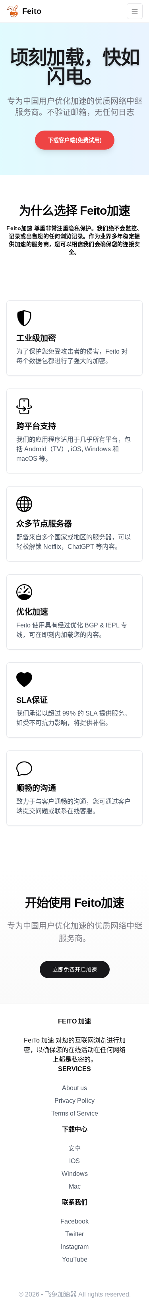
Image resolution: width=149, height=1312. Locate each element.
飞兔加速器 (61, 1294)
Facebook (74, 1221)
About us (74, 1088)
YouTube (74, 1259)
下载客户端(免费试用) (75, 140)
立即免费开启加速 (74, 969)
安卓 (74, 1148)
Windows (75, 1173)
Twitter (74, 1234)
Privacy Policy (74, 1100)
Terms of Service (74, 1113)
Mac (75, 1186)
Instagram (75, 1246)
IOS (74, 1161)
